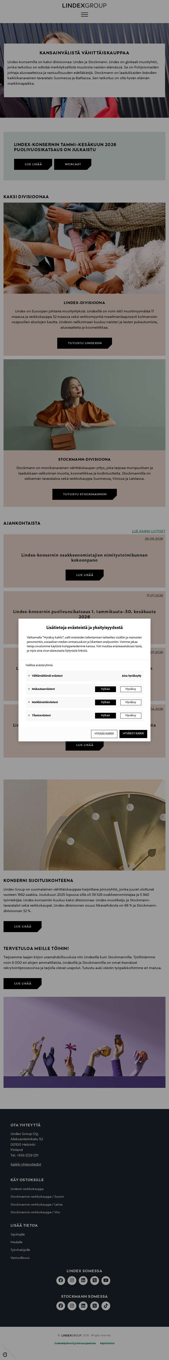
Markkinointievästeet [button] (43, 702)
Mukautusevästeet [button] (41, 689)
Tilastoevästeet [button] (39, 716)
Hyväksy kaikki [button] (133, 733)
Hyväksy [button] (130, 689)
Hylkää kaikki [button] (104, 733)
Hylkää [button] (105, 689)
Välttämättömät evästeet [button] (45, 676)
